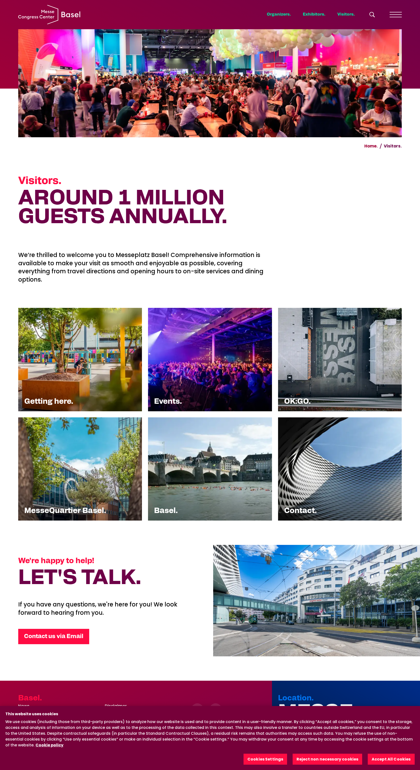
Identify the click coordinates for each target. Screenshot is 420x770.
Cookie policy (49, 745)
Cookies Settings (265, 759)
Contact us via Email (53, 636)
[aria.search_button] (372, 14)
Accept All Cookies (391, 759)
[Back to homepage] (49, 14)
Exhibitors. (314, 14)
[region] (210, 738)
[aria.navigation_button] (396, 14)
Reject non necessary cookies (327, 759)
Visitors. (346, 14)
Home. (371, 146)
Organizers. (279, 14)
